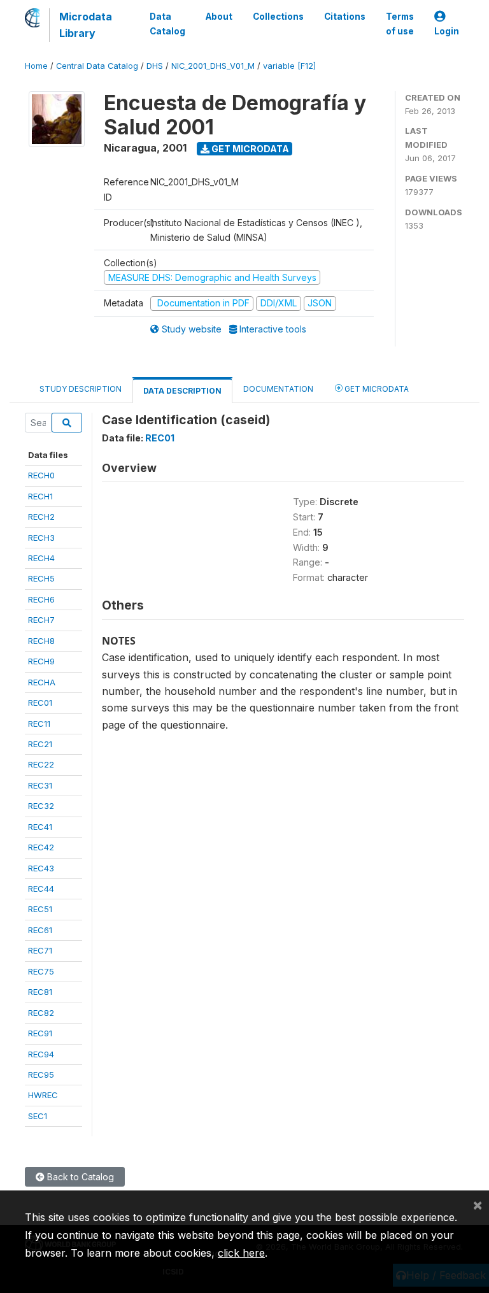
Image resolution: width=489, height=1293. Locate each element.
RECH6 (41, 599)
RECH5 (41, 578)
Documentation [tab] (278, 389)
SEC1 (37, 1116)
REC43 (41, 868)
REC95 (41, 1074)
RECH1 (40, 496)
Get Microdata (249, 148)
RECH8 (41, 641)
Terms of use (400, 23)
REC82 (41, 1013)
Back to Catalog (79, 1176)
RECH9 (41, 661)
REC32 (41, 806)
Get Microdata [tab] (376, 389)
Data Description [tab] (182, 391)
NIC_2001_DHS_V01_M (213, 66)
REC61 (40, 930)
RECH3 (41, 537)
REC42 (41, 847)
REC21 (40, 744)
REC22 (41, 764)
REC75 (41, 971)
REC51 (40, 909)
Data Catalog (167, 23)
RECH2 (41, 516)
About (219, 16)
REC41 (40, 827)
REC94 (41, 1054)
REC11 (39, 723)
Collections (278, 16)
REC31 (40, 785)
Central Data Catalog (97, 66)
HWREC (43, 1095)
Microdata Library (85, 24)
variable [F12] (289, 66)
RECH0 (41, 475)
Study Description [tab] (80, 389)
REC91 (40, 1033)
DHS (154, 66)
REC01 (40, 702)
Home (36, 66)
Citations (344, 16)
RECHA (41, 682)
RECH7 (41, 620)
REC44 (41, 888)
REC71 (40, 950)
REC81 (40, 992)
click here (241, 1253)
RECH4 (41, 558)
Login (446, 31)
